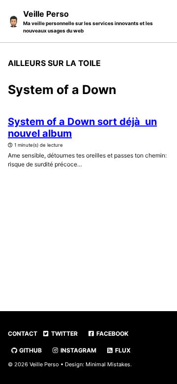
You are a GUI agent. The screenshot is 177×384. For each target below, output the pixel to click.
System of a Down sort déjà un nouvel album (82, 127)
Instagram (77, 350)
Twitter (64, 333)
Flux (122, 350)
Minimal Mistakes (108, 364)
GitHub (30, 350)
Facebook (111, 333)
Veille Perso (88, 21)
